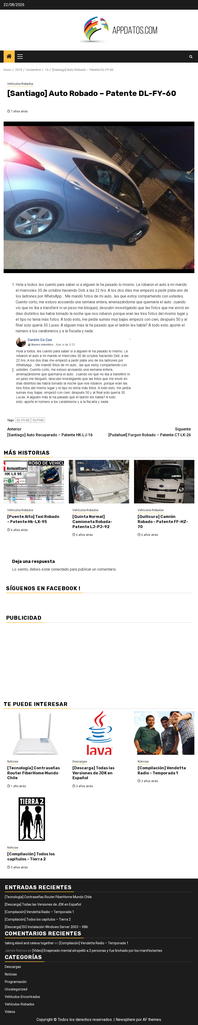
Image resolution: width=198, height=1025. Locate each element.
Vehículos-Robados (20, 84)
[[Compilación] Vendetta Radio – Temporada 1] (164, 733)
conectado (60, 569)
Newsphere (125, 1019)
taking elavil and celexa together (29, 943)
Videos (10, 1012)
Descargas (79, 761)
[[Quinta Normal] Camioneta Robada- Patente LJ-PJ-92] (99, 481)
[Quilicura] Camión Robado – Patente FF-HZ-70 (163, 521)
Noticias (12, 761)
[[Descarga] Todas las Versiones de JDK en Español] (99, 733)
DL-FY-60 (23, 420)
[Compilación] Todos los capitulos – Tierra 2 (31, 856)
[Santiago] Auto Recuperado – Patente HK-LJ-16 (49, 432)
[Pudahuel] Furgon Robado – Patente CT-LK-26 (149, 432)
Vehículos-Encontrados (22, 997)
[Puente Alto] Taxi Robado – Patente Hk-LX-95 (33, 519)
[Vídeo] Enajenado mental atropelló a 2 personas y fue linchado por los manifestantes (97, 950)
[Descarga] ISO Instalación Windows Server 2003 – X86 (46, 927)
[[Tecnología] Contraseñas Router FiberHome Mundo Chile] (34, 733)
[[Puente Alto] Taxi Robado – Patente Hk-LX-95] (34, 481)
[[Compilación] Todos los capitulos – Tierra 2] (34, 819)
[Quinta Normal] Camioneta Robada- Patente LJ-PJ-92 (92, 521)
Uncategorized (16, 989)
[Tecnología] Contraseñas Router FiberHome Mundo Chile (33, 773)
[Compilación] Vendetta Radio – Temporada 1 (162, 770)
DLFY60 (38, 420)
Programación (16, 982)
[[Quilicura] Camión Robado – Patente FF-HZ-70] (164, 481)
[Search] (191, 56)
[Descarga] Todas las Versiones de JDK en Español (93, 773)
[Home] (9, 56)
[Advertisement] (99, 659)
